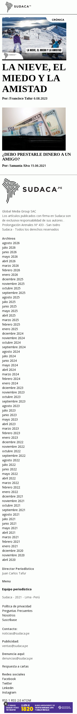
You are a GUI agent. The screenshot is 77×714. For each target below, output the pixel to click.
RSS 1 (6, 700)
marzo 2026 (10, 265)
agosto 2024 (11, 351)
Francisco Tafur (21, 98)
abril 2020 (9, 560)
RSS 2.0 (16, 700)
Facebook (9, 679)
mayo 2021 (10, 528)
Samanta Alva (19, 165)
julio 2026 (9, 247)
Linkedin (7, 688)
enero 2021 (10, 546)
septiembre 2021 (13, 510)
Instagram (9, 692)
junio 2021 (9, 523)
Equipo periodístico (17, 589)
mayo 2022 (10, 474)
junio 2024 (9, 361)
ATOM (26, 700)
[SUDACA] (18, 8)
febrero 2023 (11, 433)
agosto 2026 (11, 243)
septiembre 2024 (13, 347)
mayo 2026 (10, 256)
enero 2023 (10, 437)
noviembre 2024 (13, 338)
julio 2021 (9, 519)
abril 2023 (9, 424)
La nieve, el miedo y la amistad (33, 78)
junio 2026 (9, 252)
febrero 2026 (11, 270)
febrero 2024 (11, 379)
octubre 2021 (11, 505)
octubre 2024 (11, 342)
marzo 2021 (10, 537)
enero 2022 (10, 492)
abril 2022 (9, 478)
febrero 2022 (11, 487)
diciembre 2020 (12, 551)
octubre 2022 (11, 451)
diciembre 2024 (12, 333)
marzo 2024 (10, 374)
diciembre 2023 (12, 388)
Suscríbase (9, 620)
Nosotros (8, 615)
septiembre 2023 (13, 401)
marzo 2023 (10, 428)
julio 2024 (9, 356)
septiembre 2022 (13, 456)
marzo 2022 (10, 483)
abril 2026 (9, 261)
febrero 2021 (11, 541)
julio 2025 (9, 302)
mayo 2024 (10, 365)
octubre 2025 (11, 288)
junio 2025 (9, 306)
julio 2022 (9, 465)
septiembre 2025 (13, 293)
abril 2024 (9, 370)
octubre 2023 (11, 397)
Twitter (7, 683)
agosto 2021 (11, 514)
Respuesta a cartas (15, 666)
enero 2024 (10, 383)
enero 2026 (10, 275)
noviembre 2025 (13, 284)
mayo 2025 (10, 311)
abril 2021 (9, 532)
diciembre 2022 (12, 442)
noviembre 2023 (13, 392)
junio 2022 (9, 469)
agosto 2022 (11, 460)
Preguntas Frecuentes (17, 611)
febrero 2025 (11, 324)
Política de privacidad (16, 606)
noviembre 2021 (13, 501)
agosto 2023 (11, 406)
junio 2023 (9, 415)
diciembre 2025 (12, 279)
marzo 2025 (10, 320)
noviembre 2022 (13, 446)
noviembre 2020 (13, 555)
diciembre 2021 (12, 496)
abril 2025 (9, 315)
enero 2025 (10, 329)
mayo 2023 (10, 419)
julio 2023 (9, 410)
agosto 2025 (11, 297)
